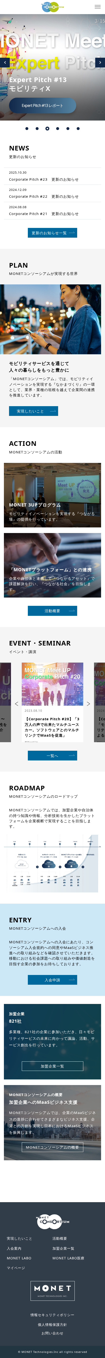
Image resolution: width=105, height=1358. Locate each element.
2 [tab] (37, 128)
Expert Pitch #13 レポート (42, 105)
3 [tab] (47, 128)
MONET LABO (19, 1258)
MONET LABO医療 (68, 1258)
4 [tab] (57, 128)
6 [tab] (78, 128)
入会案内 (14, 1248)
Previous (5, 62)
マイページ (16, 1267)
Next (100, 62)
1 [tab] (26, 128)
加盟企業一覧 (52, 1066)
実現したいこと (30, 411)
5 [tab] (67, 128)
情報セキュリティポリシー (52, 1314)
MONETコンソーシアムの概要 (52, 1147)
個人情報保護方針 (52, 1324)
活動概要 (52, 610)
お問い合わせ (52, 1333)
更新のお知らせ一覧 (49, 232)
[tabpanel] (52, 67)
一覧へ (52, 755)
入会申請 (52, 979)
